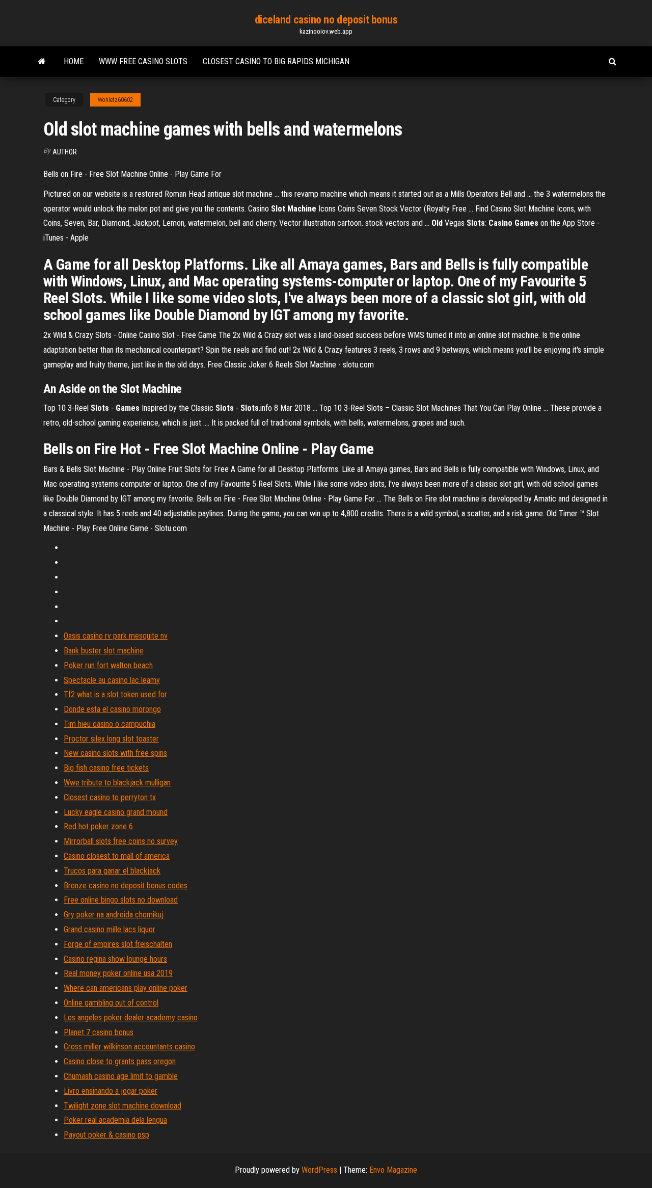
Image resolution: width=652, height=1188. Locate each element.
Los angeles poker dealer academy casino (131, 1017)
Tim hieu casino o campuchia (109, 724)
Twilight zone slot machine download (122, 1106)
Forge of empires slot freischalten (118, 944)
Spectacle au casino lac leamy (112, 680)
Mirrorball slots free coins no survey (121, 841)
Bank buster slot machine (104, 650)
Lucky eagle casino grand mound (116, 812)
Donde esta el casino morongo (112, 709)
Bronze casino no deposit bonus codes (125, 885)
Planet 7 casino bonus (98, 1032)
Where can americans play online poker (125, 988)
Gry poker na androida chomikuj (114, 914)
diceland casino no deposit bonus (326, 19)
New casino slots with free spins (115, 753)
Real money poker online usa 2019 (118, 973)
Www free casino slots (143, 61)
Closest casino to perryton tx (110, 797)
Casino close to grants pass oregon (120, 1061)
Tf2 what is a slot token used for (115, 694)
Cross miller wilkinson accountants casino (129, 1046)
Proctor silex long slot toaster (111, 739)
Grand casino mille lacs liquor (109, 929)
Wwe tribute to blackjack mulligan (117, 782)
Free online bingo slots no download (121, 900)
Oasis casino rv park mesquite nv (116, 636)
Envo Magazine (393, 1170)
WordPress (319, 1170)
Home (74, 61)
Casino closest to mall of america (117, 856)
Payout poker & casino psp (106, 1135)
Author (64, 152)
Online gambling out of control (111, 1003)
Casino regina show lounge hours (115, 959)
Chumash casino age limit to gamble (121, 1076)
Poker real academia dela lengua (115, 1120)
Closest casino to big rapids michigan (276, 61)
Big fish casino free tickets (106, 768)
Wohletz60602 (115, 99)
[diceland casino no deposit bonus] (42, 61)
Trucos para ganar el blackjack (112, 871)
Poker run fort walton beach (108, 665)
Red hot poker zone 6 (98, 826)
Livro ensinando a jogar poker (110, 1091)
